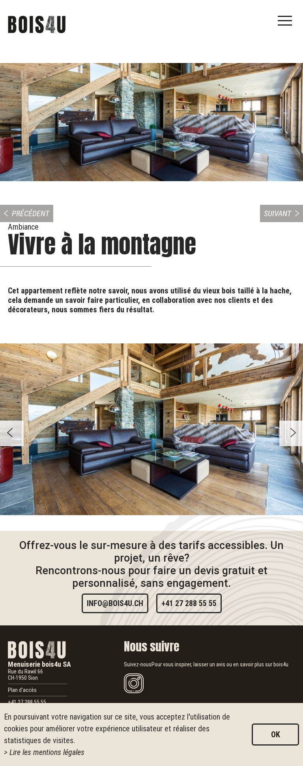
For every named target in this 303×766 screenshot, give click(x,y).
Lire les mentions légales (46, 752)
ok (275, 734)
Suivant (277, 213)
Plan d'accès (22, 690)
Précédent (30, 213)
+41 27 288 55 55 (189, 603)
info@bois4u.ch (115, 603)
